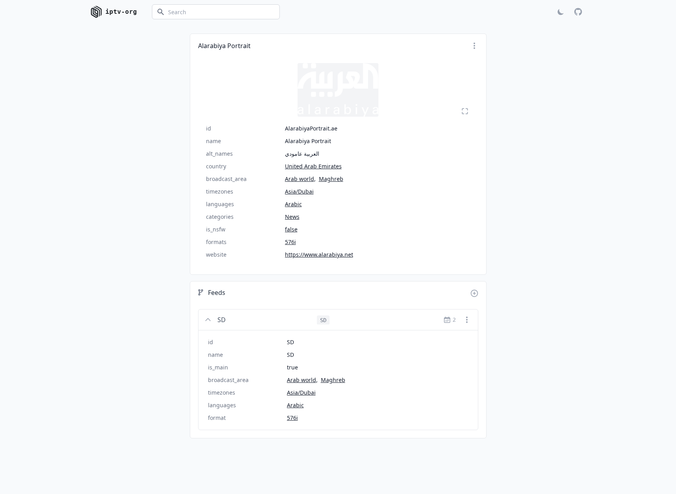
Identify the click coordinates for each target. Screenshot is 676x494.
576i (290, 242)
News (292, 216)
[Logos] (338, 90)
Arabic (293, 204)
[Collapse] (208, 319)
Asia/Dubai (299, 191)
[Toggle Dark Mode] (561, 12)
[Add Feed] (474, 293)
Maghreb (331, 179)
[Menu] (474, 46)
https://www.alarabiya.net (319, 254)
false (291, 229)
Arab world (299, 179)
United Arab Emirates (313, 166)
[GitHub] (578, 12)
